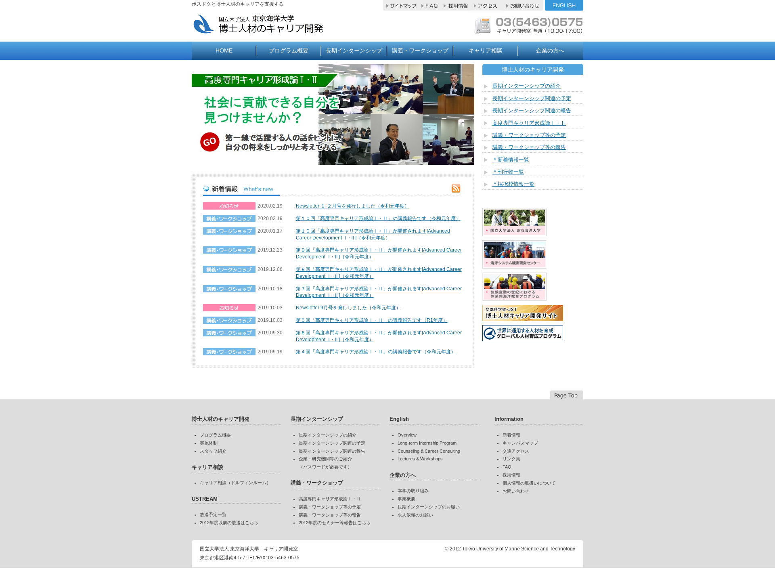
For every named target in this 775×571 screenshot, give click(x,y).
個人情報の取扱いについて (529, 483)
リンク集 (511, 458)
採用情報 (511, 474)
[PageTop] (566, 395)
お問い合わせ (516, 491)
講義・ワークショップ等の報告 (529, 147)
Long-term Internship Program (427, 443)
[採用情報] (455, 7)
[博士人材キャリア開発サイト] (522, 319)
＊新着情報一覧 (510, 160)
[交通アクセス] (486, 7)
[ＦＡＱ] (430, 7)
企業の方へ (550, 50)
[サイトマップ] (401, 7)
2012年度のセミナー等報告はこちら (335, 522)
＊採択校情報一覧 (513, 184)
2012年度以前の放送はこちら (229, 522)
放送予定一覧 (213, 514)
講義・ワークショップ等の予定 (529, 135)
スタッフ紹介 (213, 451)
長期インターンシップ (354, 50)
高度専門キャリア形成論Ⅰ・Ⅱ (529, 123)
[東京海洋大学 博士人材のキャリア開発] (279, 30)
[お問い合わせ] (523, 7)
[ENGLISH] (564, 7)
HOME (224, 50)
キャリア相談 (486, 50)
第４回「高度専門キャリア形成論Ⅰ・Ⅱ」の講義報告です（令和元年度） (376, 352)
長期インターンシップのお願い (429, 506)
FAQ (507, 466)
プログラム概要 (288, 50)
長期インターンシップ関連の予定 (531, 98)
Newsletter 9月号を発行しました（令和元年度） (348, 308)
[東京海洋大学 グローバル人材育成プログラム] (522, 339)
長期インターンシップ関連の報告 (531, 110)
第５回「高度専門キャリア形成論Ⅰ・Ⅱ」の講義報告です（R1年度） (372, 320)
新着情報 (511, 434)
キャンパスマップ (520, 443)
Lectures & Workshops (420, 458)
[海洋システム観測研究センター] (514, 266)
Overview (407, 434)
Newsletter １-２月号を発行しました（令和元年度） (352, 206)
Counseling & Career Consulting (429, 451)
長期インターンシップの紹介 (526, 86)
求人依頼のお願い (415, 514)
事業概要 (406, 498)
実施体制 (209, 443)
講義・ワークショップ (420, 50)
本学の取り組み (413, 490)
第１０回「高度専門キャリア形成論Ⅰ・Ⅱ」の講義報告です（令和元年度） (378, 218)
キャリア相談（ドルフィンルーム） (235, 482)
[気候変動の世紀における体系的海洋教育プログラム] (514, 299)
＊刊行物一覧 (508, 172)
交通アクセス (516, 451)
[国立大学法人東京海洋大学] (514, 234)
